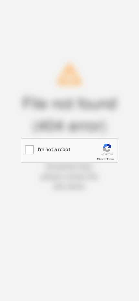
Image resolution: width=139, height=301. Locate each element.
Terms (110, 159)
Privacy (101, 159)
